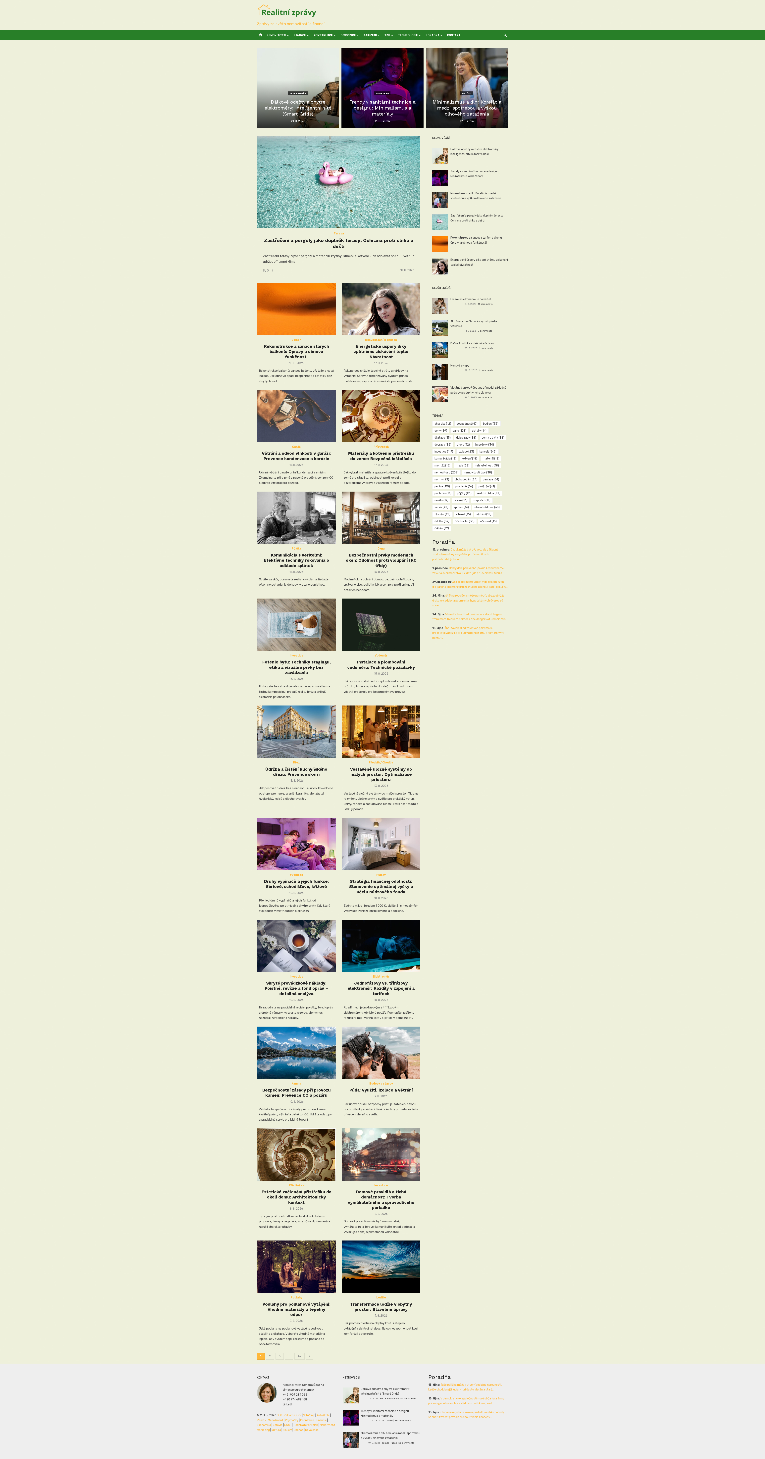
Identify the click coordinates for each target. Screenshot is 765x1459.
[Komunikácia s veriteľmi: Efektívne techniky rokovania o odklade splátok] (296, 518)
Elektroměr (297, 93)
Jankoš (390, 1420)
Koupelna (382, 93)
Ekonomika (264, 1425)
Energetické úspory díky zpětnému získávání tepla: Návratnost (381, 351)
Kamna (296, 1083)
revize (460, 500)
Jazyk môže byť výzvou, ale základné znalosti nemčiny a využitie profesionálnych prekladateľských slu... (465, 554)
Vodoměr (381, 655)
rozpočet (481, 500)
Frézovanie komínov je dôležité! (470, 299)
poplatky (442, 493)
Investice (296, 655)
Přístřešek (381, 447)
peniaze (491, 479)
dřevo (463, 444)
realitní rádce (488, 493)
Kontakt (453, 35)
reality (441, 500)
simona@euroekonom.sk (298, 1389)
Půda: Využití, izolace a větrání (381, 1090)
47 (299, 1356)
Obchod (298, 1430)
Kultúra (276, 1430)
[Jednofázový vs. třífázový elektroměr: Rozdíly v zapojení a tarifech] (381, 946)
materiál (491, 458)
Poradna (432, 35)
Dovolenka (312, 1430)
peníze (442, 486)
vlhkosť (463, 514)
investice (443, 451)
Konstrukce (323, 35)
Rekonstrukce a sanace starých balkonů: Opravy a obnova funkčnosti (296, 351)
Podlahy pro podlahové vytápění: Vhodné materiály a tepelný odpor (296, 1309)
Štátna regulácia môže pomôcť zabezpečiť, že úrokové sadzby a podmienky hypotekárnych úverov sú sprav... (468, 600)
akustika (442, 423)
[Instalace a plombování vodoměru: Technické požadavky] (381, 625)
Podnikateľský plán (306, 1425)
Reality (261, 1420)
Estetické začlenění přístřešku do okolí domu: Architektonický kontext (296, 1197)
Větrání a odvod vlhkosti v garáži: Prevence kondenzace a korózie (296, 456)
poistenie (464, 486)
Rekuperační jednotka (381, 340)
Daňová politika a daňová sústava (472, 343)
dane (459, 430)
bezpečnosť (467, 423)
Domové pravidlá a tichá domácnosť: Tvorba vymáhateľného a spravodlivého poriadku (381, 1199)
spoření (461, 507)
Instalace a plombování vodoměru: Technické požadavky (381, 664)
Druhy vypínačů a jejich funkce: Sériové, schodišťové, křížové (296, 884)
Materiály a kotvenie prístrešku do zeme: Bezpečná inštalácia (381, 456)
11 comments (485, 304)
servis (441, 507)
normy (441, 479)
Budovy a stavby (381, 1083)
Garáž (296, 447)
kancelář (488, 451)
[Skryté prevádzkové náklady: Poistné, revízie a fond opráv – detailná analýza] (296, 946)
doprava (442, 444)
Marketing (263, 1430)
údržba (441, 521)
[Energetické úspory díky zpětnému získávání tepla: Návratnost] (381, 309)
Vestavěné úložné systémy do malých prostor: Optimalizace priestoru (381, 774)
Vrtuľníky (309, 1415)
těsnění (442, 514)
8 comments (485, 330)
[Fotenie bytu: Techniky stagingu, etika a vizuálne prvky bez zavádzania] (296, 625)
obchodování (466, 479)
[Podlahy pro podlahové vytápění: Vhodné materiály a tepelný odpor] (296, 1266)
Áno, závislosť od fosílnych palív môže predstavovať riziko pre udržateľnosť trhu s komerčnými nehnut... (468, 633)
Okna (381, 548)
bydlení (490, 423)
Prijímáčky (291, 1420)
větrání (483, 514)
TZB (387, 35)
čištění (441, 528)
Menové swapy (459, 365)
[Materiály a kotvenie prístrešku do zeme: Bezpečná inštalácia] (381, 416)
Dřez (296, 762)
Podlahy (296, 1297)
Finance (300, 35)
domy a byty (493, 437)
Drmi (270, 270)
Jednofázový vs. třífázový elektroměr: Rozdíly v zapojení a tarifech (381, 988)
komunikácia (445, 458)
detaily (479, 430)
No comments (408, 1398)
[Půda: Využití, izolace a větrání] (381, 1053)
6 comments (486, 348)
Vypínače (296, 875)
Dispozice (348, 35)
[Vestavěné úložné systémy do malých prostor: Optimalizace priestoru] (381, 731)
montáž (442, 465)
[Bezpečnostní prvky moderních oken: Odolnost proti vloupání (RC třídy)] (381, 518)
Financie (321, 1420)
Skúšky (287, 1430)
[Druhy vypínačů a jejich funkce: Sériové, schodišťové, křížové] (296, 844)
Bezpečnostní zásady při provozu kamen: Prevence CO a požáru (296, 1093)
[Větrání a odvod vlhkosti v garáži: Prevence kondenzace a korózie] (296, 416)
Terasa (339, 233)
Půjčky (467, 93)
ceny (440, 430)
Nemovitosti (276, 35)
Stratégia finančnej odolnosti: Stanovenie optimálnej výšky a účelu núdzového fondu (381, 886)
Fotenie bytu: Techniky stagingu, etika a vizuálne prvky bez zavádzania (296, 667)
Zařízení (370, 35)
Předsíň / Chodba (381, 762)
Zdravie (277, 1425)
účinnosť (488, 521)
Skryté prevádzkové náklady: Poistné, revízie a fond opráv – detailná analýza (296, 988)
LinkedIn (288, 1404)
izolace (466, 451)
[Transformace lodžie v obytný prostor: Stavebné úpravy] (381, 1266)
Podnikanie (307, 1420)
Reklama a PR (292, 1415)
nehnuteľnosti (487, 465)
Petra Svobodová (389, 1398)
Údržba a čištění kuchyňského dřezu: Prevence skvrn (296, 772)
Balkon (296, 340)
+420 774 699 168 (295, 1399)
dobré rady (466, 437)
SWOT (288, 1425)
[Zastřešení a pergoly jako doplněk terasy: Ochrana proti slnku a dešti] (338, 182)
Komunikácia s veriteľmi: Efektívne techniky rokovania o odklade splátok (296, 560)
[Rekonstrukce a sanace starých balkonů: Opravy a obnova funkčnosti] (296, 309)
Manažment (275, 1420)
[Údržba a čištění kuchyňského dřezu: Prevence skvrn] (296, 731)
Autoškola (323, 1415)
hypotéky (484, 444)
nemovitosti (446, 472)
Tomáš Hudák (389, 1442)
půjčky (464, 493)
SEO (279, 1415)
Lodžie (381, 1297)
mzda (462, 465)
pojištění (487, 486)
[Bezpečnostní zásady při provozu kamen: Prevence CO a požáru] (296, 1053)
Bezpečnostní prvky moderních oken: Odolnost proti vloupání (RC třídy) (381, 560)
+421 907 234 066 (295, 1394)
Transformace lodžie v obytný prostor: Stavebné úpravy (381, 1307)
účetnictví (465, 521)
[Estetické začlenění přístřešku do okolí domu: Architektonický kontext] (296, 1154)
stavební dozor (487, 507)
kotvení (469, 458)
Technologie (408, 35)
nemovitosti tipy (478, 472)
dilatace (442, 437)
